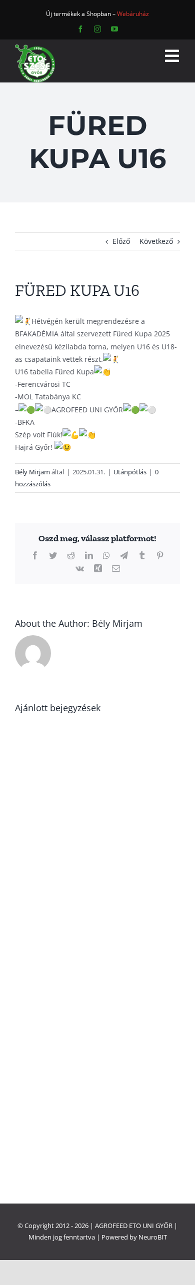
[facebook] (80, 28)
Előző (121, 241)
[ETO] (35, 47)
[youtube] (114, 28)
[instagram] (97, 28)
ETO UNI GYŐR (150, 1225)
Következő (156, 241)
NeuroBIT (152, 1237)
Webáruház (133, 13)
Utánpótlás (130, 471)
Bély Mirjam (32, 471)
